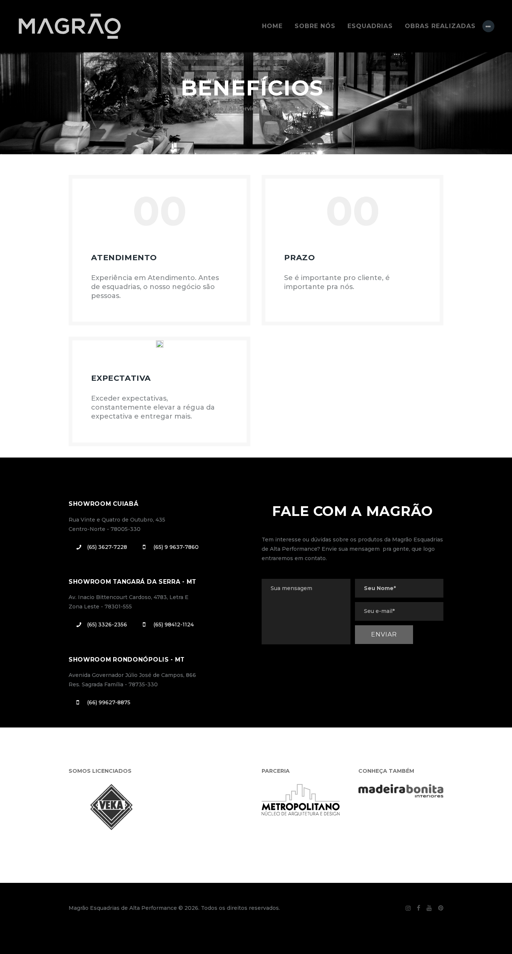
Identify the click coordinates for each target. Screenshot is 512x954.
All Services (245, 108)
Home (215, 108)
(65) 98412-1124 (173, 624)
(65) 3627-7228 (107, 547)
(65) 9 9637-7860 (176, 547)
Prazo (299, 257)
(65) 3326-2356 (107, 624)
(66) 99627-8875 (108, 702)
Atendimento (124, 257)
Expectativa (121, 378)
